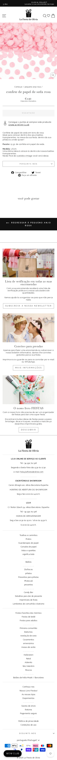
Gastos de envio (28, 706)
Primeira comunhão (28, 628)
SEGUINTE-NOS (27, 733)
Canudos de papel (28, 547)
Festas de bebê (28, 617)
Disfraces (28, 569)
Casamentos (28, 640)
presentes (28, 585)
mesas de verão (28, 647)
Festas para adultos (28, 621)
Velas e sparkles (28, 550)
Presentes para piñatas (28, 577)
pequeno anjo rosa (33, 87)
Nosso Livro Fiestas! (28, 691)
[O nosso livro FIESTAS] (28, 389)
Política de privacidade (28, 721)
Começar (18, 87)
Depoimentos (28, 698)
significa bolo (28, 554)
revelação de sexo (28, 636)
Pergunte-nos (28, 164)
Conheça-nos (28, 687)
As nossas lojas (28, 694)
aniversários (28, 643)
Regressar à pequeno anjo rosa (30, 224)
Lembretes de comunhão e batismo (28, 604)
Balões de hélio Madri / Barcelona (28, 678)
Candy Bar (28, 592)
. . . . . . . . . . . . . (28, 558)
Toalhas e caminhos (28, 535)
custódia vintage (24, 156)
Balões (29, 562)
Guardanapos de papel (28, 543)
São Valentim (28, 666)
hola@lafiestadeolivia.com (31, 472)
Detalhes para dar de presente (28, 596)
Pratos (28, 539)
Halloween (28, 655)
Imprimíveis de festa (28, 600)
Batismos (28, 632)
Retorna (28, 710)
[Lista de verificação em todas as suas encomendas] (28, 263)
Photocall (28, 581)
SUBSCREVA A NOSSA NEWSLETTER (28, 306)
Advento (28, 662)
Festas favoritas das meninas (28, 613)
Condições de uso (28, 725)
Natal (28, 659)
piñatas (28, 573)
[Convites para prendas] (28, 327)
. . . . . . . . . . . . (28, 674)
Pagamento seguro (28, 713)
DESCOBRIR (28, 430)
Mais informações (28, 368)
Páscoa (28, 670)
